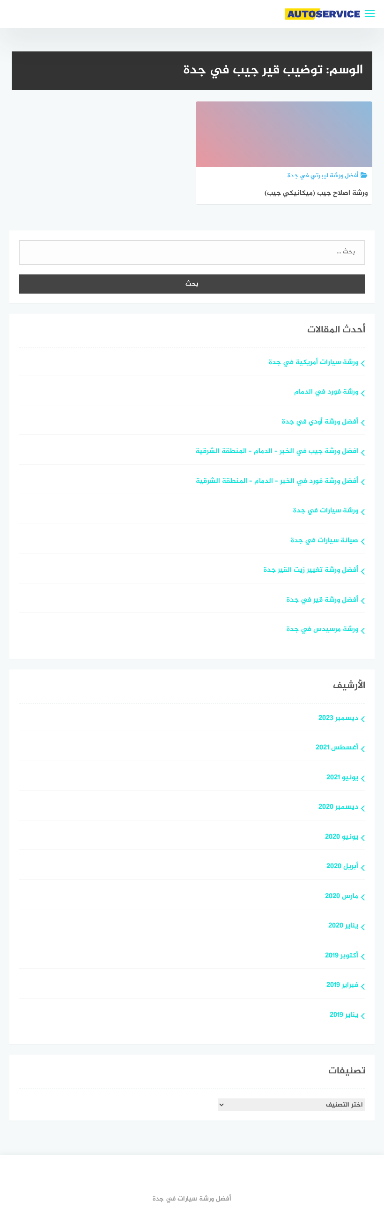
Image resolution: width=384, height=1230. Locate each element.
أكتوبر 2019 (341, 956)
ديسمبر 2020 (338, 807)
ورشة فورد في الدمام (326, 392)
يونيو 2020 (341, 837)
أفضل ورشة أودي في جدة (320, 422)
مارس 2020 (341, 897)
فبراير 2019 (342, 985)
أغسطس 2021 (337, 748)
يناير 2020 (343, 926)
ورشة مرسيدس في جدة (322, 630)
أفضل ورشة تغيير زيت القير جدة (311, 570)
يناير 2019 (344, 1015)
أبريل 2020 (342, 867)
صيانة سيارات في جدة (324, 541)
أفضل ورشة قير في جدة (322, 600)
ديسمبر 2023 (338, 718)
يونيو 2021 (342, 778)
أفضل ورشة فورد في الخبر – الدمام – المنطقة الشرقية (277, 481)
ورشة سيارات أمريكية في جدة (313, 363)
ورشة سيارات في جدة (325, 511)
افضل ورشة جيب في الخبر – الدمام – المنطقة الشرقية (276, 451)
